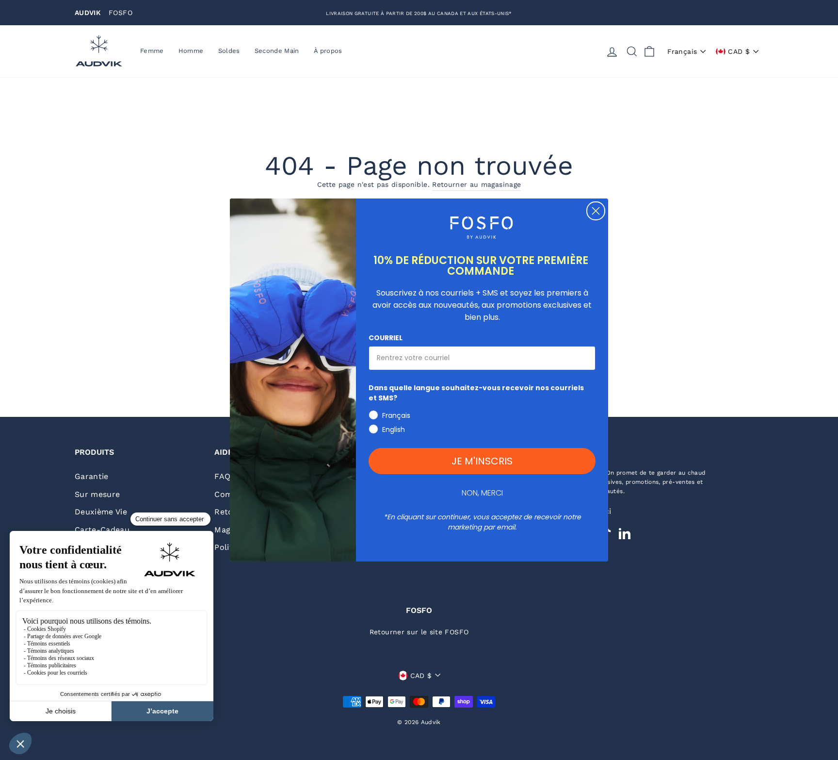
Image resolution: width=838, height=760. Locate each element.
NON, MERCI (482, 492)
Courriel (386, 338)
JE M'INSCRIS (482, 461)
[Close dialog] (595, 210)
